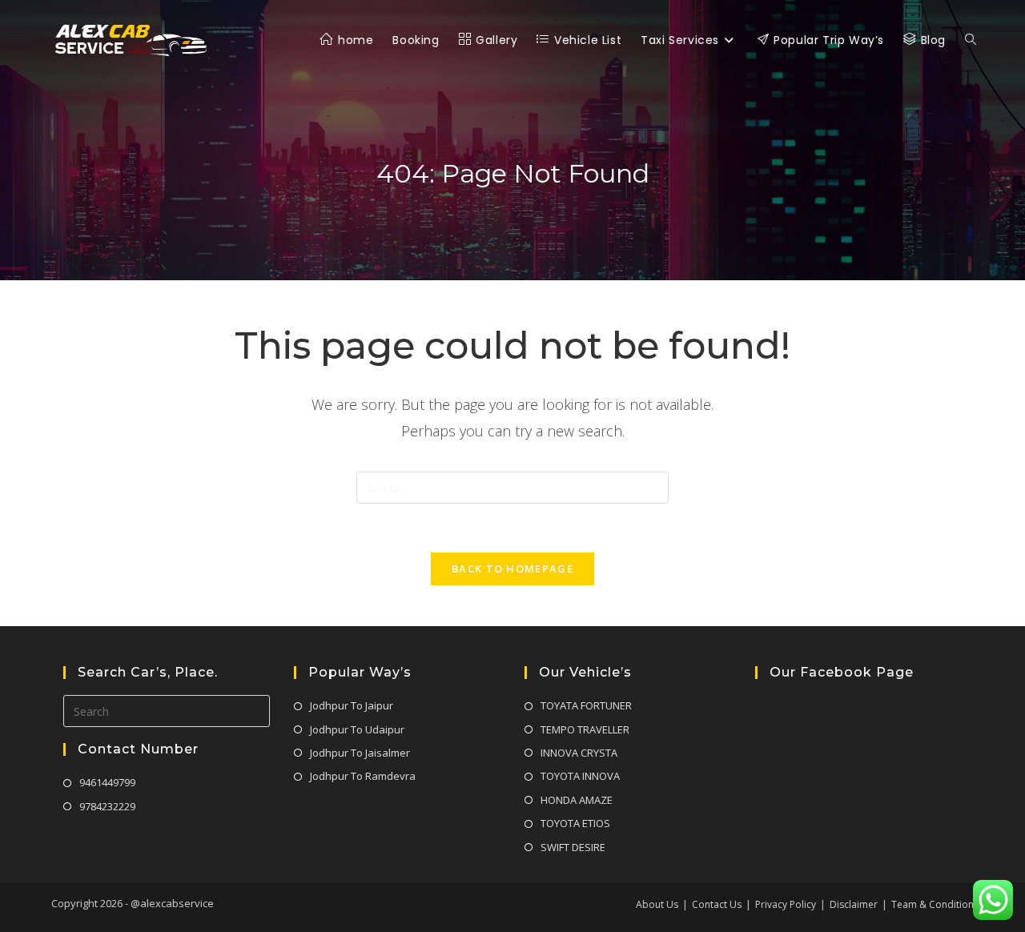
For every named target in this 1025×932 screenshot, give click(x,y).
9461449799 (107, 782)
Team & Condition (932, 904)
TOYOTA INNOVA (580, 776)
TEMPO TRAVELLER (585, 729)
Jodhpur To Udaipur (357, 729)
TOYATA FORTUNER (586, 705)
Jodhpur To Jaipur (351, 705)
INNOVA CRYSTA (579, 752)
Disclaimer (854, 904)
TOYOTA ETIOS (575, 823)
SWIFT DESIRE (573, 847)
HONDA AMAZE (577, 800)
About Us (657, 904)
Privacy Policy (785, 904)
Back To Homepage (512, 568)
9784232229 (107, 806)
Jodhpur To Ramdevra (363, 776)
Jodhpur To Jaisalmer (360, 752)
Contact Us (717, 904)
